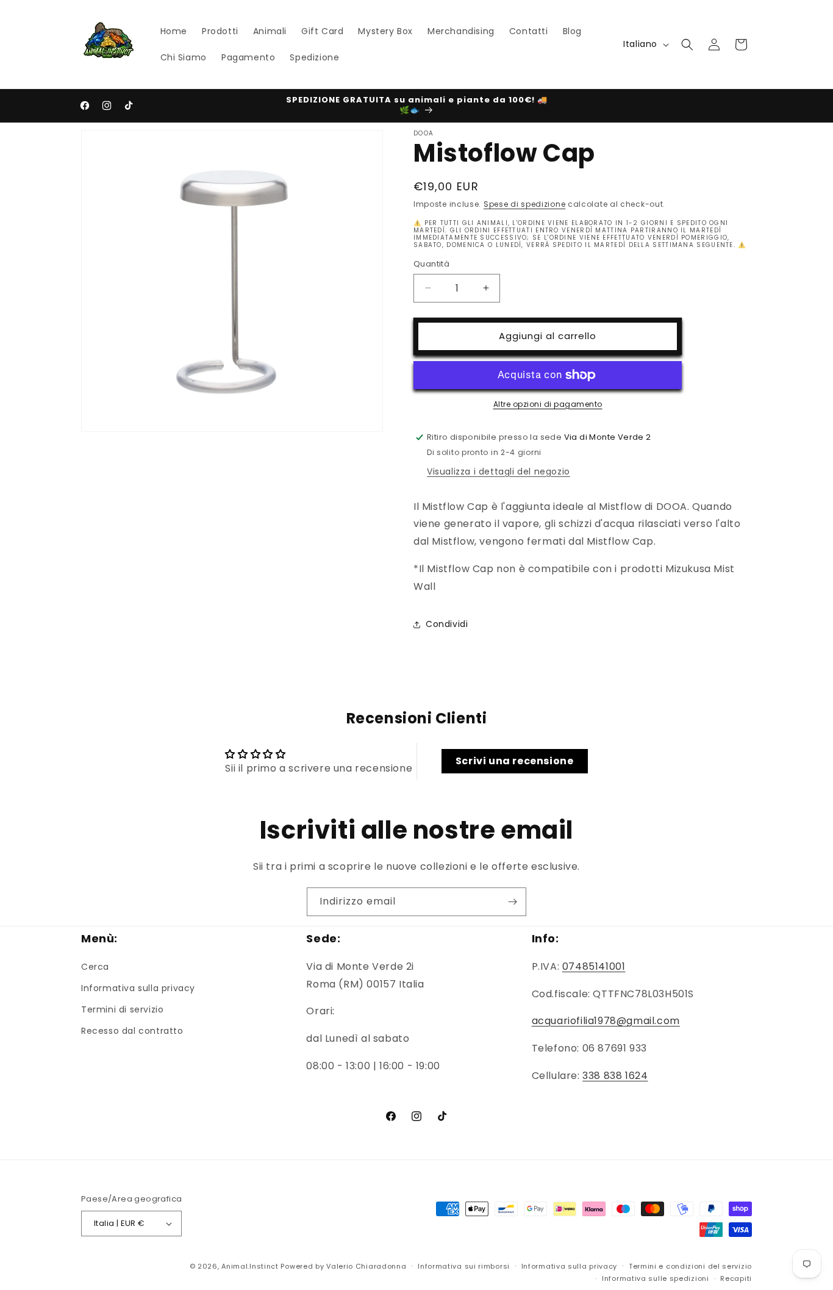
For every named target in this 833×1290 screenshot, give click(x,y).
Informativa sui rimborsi (464, 1266)
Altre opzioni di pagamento (547, 404)
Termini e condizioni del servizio (690, 1266)
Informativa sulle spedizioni (655, 1278)
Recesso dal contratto (132, 1031)
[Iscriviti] (512, 901)
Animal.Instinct (250, 1266)
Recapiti (736, 1278)
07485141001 (594, 966)
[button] (687, 44)
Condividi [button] (447, 624)
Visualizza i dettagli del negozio (498, 471)
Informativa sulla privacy (138, 988)
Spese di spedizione (524, 204)
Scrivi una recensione (515, 761)
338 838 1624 (615, 1076)
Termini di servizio (122, 1009)
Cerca (95, 967)
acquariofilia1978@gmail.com (606, 1021)
